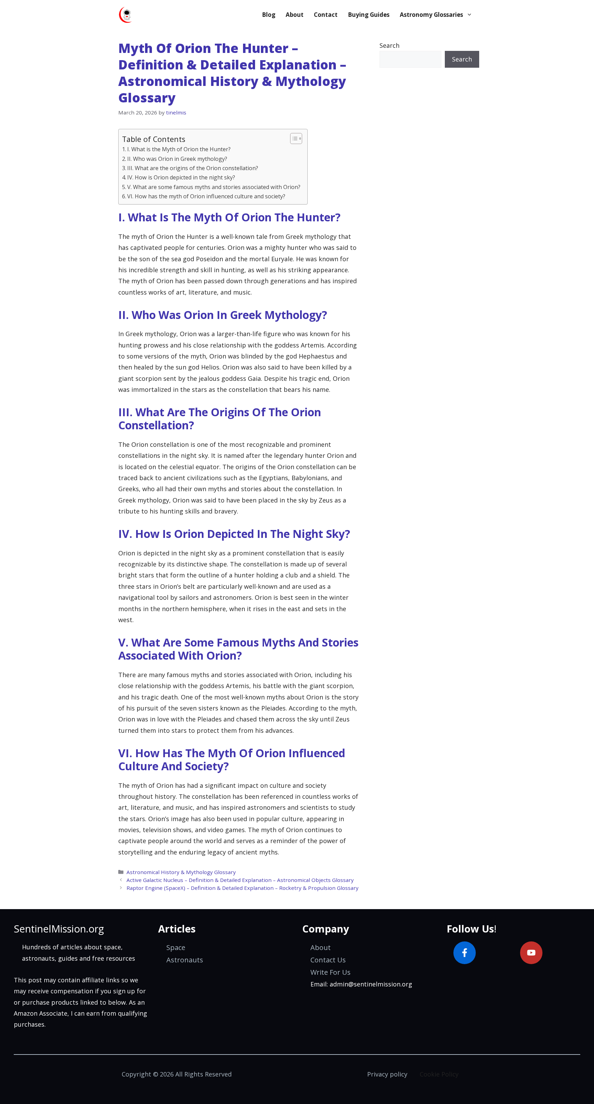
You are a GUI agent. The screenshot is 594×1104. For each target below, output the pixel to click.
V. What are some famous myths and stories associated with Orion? (213, 187)
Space (175, 947)
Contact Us (328, 959)
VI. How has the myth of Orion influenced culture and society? (206, 196)
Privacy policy (387, 1074)
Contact (326, 15)
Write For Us (330, 972)
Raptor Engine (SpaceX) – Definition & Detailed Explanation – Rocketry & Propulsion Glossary (242, 887)
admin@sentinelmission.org (371, 984)
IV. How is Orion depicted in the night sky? (181, 177)
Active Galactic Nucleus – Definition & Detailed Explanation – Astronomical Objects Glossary (240, 879)
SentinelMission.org (59, 928)
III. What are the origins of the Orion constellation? (192, 168)
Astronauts (184, 959)
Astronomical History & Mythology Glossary (181, 872)
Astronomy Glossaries (431, 15)
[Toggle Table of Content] (292, 138)
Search (389, 45)
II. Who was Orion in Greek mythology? (177, 159)
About (295, 15)
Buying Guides (368, 15)
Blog (268, 15)
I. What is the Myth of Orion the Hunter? (179, 149)
